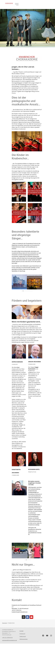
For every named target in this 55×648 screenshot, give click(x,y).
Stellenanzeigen (24, 639)
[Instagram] (23, 617)
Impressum (22, 633)
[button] (13, 282)
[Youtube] (31, 617)
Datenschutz (23, 636)
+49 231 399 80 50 (7, 637)
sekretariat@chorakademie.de (9, 640)
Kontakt (21, 631)
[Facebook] (27, 617)
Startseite (4, 623)
